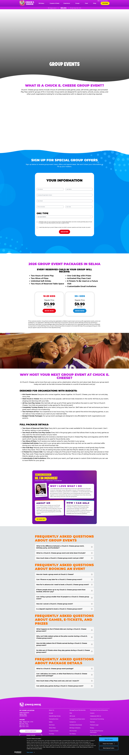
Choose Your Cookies (108, 743)
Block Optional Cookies (108, 748)
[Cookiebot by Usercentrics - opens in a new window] (18, 752)
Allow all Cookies (109, 739)
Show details (30, 752)
